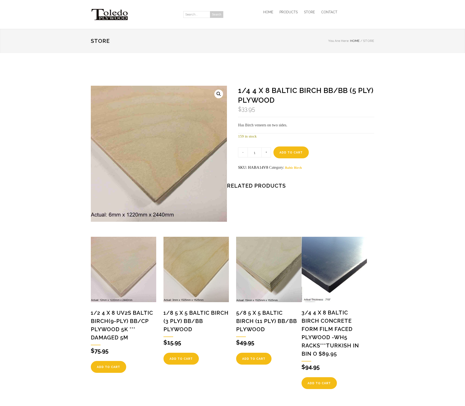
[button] (218, 94)
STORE (309, 12)
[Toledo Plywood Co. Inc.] (135, 14)
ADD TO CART (291, 152)
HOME (268, 12)
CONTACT (329, 12)
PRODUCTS (288, 12)
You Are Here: (338, 41)
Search (216, 14)
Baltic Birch (293, 167)
